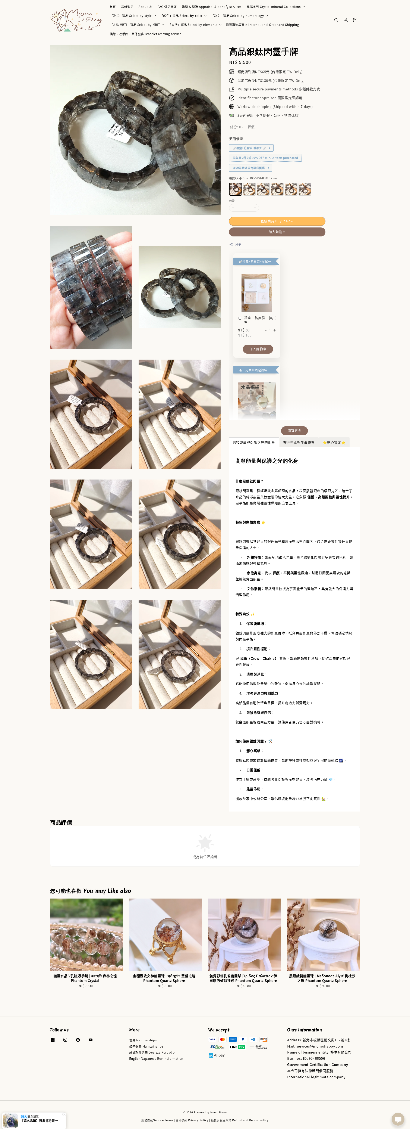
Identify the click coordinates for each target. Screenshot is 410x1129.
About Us (145, 6)
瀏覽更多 (294, 430)
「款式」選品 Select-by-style (131, 16)
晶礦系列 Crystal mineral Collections (274, 7)
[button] (336, 20)
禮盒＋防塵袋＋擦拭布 (260, 320)
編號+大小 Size (253, 178)
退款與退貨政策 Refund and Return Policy (240, 1120)
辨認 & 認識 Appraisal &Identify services (212, 6)
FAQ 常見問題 (167, 6)
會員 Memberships (143, 1040)
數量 (232, 201)
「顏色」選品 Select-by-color (181, 16)
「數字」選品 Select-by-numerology (237, 16)
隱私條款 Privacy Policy (192, 1120)
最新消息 (127, 6)
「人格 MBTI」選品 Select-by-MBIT (135, 25)
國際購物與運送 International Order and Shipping (262, 24)
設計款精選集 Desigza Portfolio (151, 1052)
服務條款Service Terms (157, 1120)
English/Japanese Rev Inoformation (156, 1058)
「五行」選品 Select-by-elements (192, 25)
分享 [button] (238, 244)
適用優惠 (236, 138)
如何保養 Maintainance (146, 1046)
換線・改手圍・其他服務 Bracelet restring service (146, 34)
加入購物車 (277, 231)
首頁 (113, 6)
